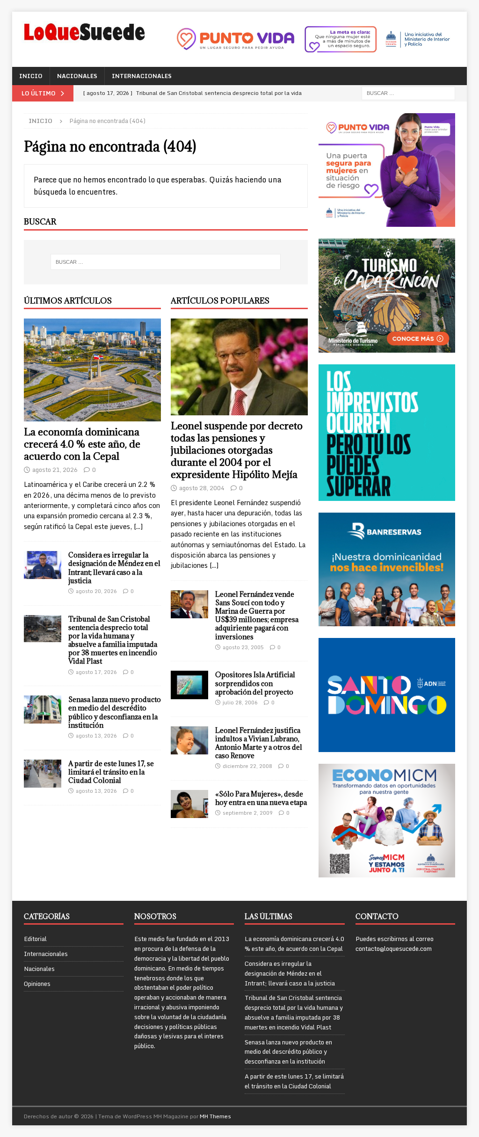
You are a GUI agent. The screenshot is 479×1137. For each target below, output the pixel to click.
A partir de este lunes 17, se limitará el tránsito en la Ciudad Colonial (111, 772)
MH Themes (215, 1116)
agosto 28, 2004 (202, 488)
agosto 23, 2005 (243, 647)
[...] (138, 526)
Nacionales (77, 76)
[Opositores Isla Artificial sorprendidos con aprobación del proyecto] (189, 685)
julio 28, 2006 (240, 702)
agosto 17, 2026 (96, 672)
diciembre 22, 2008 (247, 766)
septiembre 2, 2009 (248, 813)
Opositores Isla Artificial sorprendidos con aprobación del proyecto (255, 683)
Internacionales (142, 76)
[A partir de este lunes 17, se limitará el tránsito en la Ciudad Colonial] (42, 774)
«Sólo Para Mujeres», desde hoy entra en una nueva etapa (261, 798)
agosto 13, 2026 (96, 735)
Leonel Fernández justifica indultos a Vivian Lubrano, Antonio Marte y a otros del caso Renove (258, 743)
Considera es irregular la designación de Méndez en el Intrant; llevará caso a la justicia (114, 567)
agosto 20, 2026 (96, 591)
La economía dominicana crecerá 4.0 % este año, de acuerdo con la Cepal (82, 444)
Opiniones (37, 983)
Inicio (31, 76)
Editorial (35, 939)
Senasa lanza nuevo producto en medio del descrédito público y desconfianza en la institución (114, 712)
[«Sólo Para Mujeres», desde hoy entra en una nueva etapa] (189, 804)
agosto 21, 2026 (55, 469)
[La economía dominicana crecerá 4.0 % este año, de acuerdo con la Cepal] (92, 370)
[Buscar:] (408, 92)
